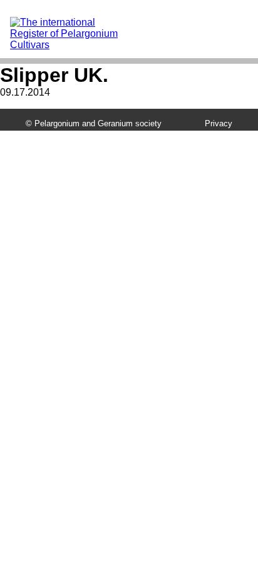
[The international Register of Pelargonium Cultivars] (72, 22)
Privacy (218, 123)
